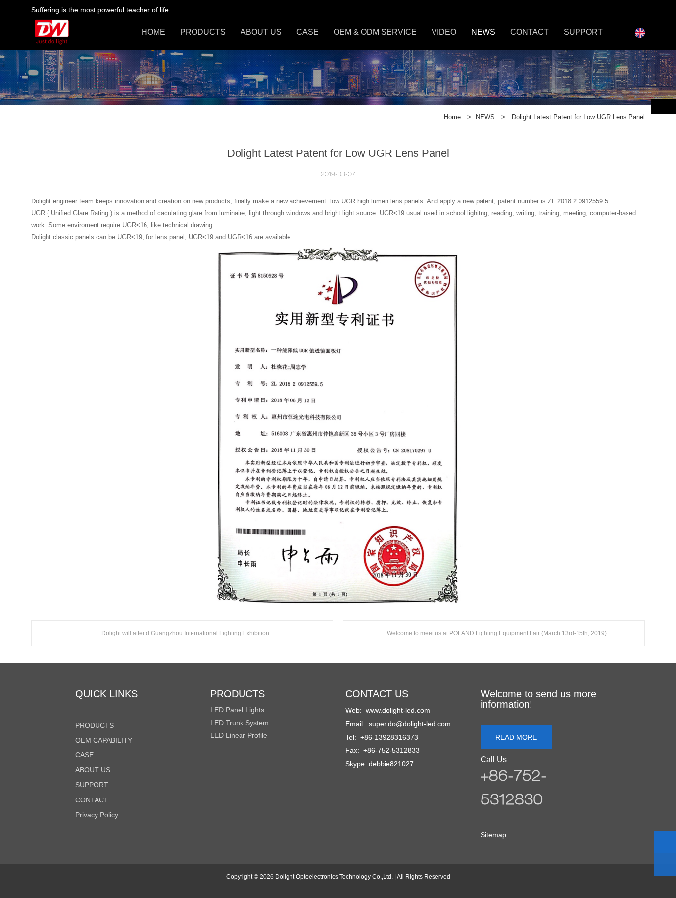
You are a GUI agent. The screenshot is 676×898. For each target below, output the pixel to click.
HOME (153, 32)
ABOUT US (261, 32)
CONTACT (529, 32)
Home (452, 117)
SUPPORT (583, 32)
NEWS (483, 32)
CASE (307, 32)
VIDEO (444, 32)
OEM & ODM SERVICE (375, 32)
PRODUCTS (203, 32)
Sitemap (493, 835)
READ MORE (516, 737)
